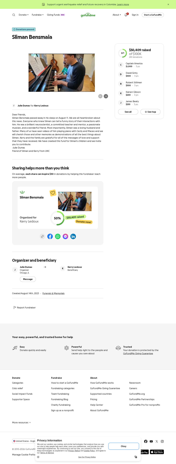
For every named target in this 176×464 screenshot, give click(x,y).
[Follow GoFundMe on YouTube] (151, 441)
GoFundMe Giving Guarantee (138, 353)
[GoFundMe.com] (88, 14)
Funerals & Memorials (53, 293)
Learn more (123, 4)
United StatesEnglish (26, 441)
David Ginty (132, 73)
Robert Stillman (134, 82)
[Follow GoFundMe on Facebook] (145, 441)
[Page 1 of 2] (17, 97)
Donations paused (25, 29)
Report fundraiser (26, 307)
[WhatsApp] (58, 236)
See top (152, 112)
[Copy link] (42, 236)
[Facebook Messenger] (65, 236)
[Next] (106, 96)
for (33, 105)
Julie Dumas (26, 267)
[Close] (168, 4)
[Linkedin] (73, 236)
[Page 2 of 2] (19, 97)
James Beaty (132, 101)
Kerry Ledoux (75, 267)
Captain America (134, 63)
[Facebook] (50, 236)
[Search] (13, 15)
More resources (20, 422)
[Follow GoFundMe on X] (157, 441)
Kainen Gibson (133, 92)
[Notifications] (126, 15)
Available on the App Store (157, 452)
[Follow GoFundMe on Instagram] (162, 441)
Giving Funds (55, 15)
